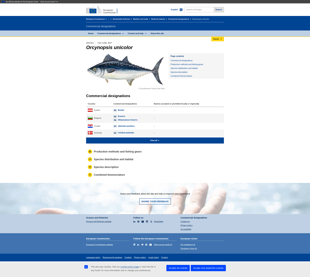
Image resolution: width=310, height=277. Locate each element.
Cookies (128, 257)
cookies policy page (129, 267)
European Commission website (99, 245)
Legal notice (153, 257)
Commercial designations (178, 19)
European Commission (95, 19)
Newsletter (158, 222)
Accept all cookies (178, 268)
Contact (164, 257)
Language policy (93, 257)
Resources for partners (112, 257)
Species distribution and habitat (184, 68)
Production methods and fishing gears (187, 64)
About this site (157, 33)
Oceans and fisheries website (98, 222)
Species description (179, 72)
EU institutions (187, 245)
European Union (188, 248)
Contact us (185, 222)
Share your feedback (155, 201)
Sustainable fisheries (121, 19)
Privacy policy (187, 225)
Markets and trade (140, 19)
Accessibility (186, 229)
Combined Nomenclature (181, 76)
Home (90, 33)
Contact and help (135, 33)
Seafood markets (158, 19)
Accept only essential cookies (208, 268)
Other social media (162, 245)
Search (218, 10)
